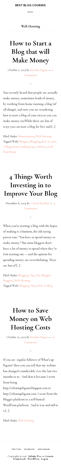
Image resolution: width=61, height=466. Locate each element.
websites (41, 146)
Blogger (23, 141)
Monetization (26, 136)
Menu (30, 12)
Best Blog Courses (30, 5)
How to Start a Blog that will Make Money (30, 51)
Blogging (35, 141)
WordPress (33, 458)
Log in (44, 458)
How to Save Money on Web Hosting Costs (30, 319)
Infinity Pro (34, 456)
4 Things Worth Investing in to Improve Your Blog (30, 185)
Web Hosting (44, 136)
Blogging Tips (26, 275)
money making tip (23, 146)
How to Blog (45, 285)
